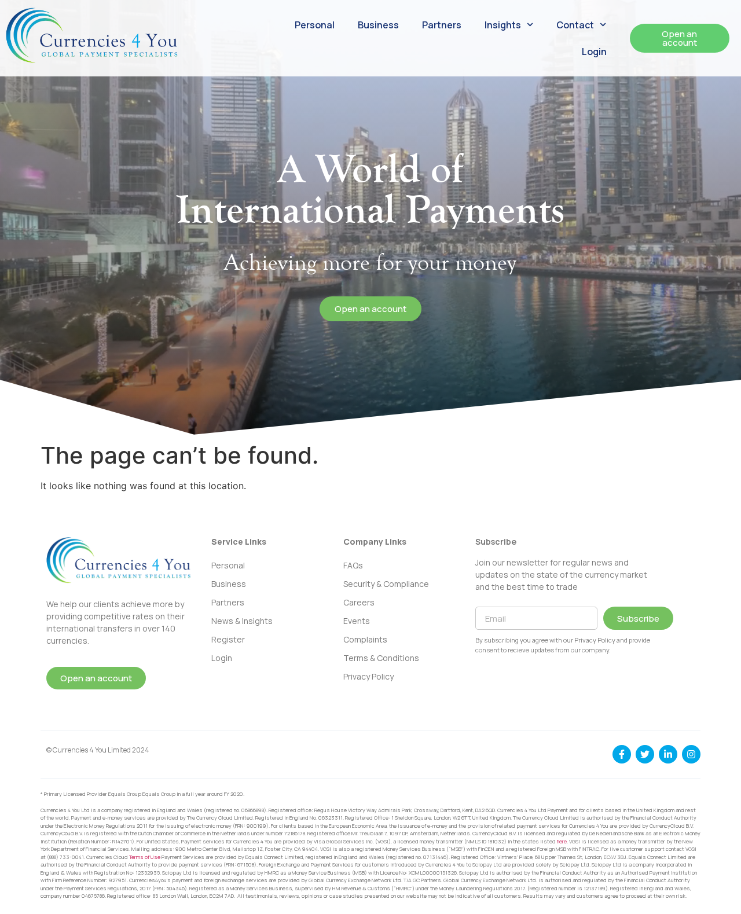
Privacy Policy (368, 676)
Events (356, 620)
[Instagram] (691, 754)
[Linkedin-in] (668, 754)
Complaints (365, 639)
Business (378, 25)
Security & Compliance (386, 583)
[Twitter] (645, 754)
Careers (359, 602)
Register (228, 639)
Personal (315, 25)
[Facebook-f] (621, 754)
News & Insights (242, 620)
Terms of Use (144, 857)
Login (594, 51)
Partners (441, 25)
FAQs (353, 565)
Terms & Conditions (381, 657)
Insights (503, 25)
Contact (575, 25)
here (562, 841)
